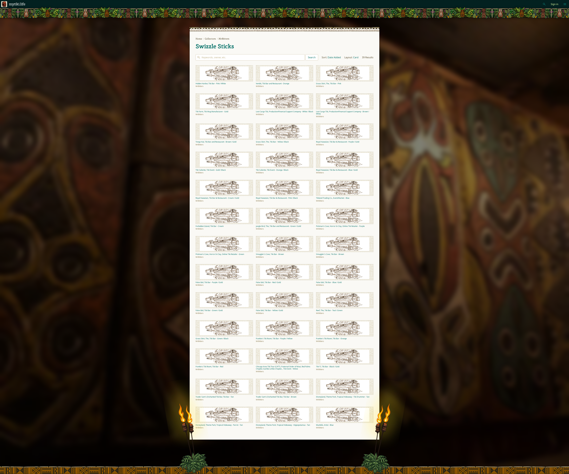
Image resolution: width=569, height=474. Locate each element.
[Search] (250, 57)
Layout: (348, 57)
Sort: (324, 57)
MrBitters (224, 38)
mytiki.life (17, 4)
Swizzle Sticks (215, 46)
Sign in (554, 4)
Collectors (210, 38)
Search (312, 57)
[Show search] (544, 4)
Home (199, 38)
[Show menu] (565, 4)
